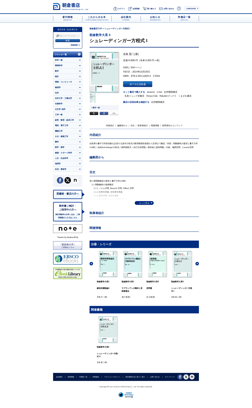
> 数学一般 (95, 108)
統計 (57, 76)
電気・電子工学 (61, 125)
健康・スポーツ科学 (63, 153)
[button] (91, 263)
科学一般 (59, 60)
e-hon (159, 92)
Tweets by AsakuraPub (67, 237)
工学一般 (59, 114)
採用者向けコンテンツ (172, 125)
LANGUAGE (191, 8)
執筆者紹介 (143, 125)
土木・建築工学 (61, 136)
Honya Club (152, 96)
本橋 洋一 (100, 297)
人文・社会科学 (61, 158)
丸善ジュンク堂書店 (134, 96)
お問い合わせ (155, 377)
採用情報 (71, 377)
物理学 (58, 87)
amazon (151, 92)
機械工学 (59, 131)
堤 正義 (149, 297)
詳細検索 (74, 45)
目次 (133, 125)
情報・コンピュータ (63, 82)
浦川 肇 (124, 297)
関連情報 (155, 125)
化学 (57, 93)
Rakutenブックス (168, 96)
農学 (57, 142)
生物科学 (59, 104)
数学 (57, 71)
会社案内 (59, 377)
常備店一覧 (83, 377)
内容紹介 (110, 125)
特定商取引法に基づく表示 (135, 377)
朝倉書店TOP (96, 28)
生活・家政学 (60, 169)
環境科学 (59, 65)
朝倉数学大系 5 (100, 35)
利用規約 (96, 377)
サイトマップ (170, 377)
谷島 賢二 (128, 54)
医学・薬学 (59, 147)
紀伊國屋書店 (170, 92)
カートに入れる (138, 84)
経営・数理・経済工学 (64, 120)
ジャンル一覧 (61, 54)
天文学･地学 (60, 109)
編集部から (122, 125)
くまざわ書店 (184, 96)
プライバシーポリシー (112, 377)
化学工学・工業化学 (63, 98)
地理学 (58, 163)
